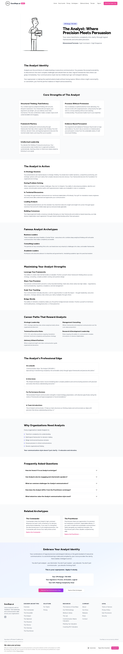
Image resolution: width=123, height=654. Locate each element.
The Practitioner (29, 631)
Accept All (115, 648)
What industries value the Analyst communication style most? (48, 496)
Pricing (68, 3)
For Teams (46, 607)
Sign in (99, 3)
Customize (93, 648)
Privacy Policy (106, 610)
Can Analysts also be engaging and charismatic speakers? (46, 477)
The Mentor (27, 625)
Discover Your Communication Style (51, 590)
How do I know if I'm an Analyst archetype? (41, 470)
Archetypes (75, 3)
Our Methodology (68, 610)
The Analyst (27, 616)
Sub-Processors (107, 613)
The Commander (29, 610)
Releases (85, 613)
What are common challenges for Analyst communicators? (46, 483)
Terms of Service (107, 607)
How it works (61, 3)
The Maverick (28, 622)
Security (104, 616)
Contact (85, 619)
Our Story (85, 610)
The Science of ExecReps (70, 607)
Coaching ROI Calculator (70, 627)
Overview (26, 607)
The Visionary (28, 628)
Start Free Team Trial (110, 3)
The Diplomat (28, 619)
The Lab (92, 3)
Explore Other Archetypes (75, 590)
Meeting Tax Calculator (70, 624)
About (84, 607)
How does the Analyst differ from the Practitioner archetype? (48, 490)
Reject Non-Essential (104, 648)
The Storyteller (28, 613)
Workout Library (84, 3)
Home (55, 3)
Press (84, 616)
